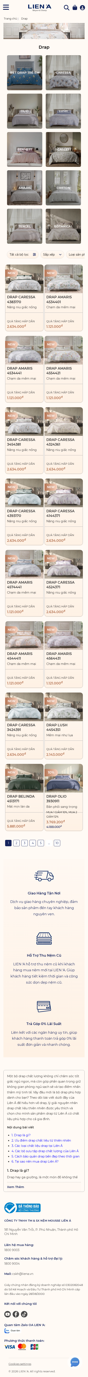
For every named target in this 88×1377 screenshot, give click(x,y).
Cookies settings (20, 1364)
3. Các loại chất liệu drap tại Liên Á (37, 1146)
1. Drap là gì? (21, 1135)
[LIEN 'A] (39, 7)
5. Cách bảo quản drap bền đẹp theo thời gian (45, 1156)
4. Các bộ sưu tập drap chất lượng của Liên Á (45, 1151)
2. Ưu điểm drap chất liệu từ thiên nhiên (41, 1140)
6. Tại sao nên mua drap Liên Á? (35, 1161)
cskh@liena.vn (22, 1274)
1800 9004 (12, 1264)
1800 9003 (11, 1250)
